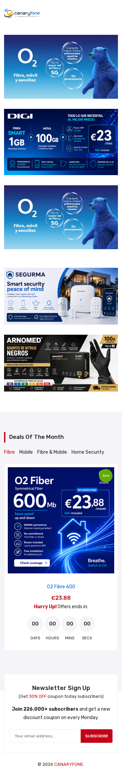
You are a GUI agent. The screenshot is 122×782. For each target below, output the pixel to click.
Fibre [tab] (9, 452)
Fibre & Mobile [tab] (52, 452)
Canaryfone (68, 764)
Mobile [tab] (26, 452)
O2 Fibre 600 (61, 587)
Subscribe (96, 736)
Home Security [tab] (88, 452)
